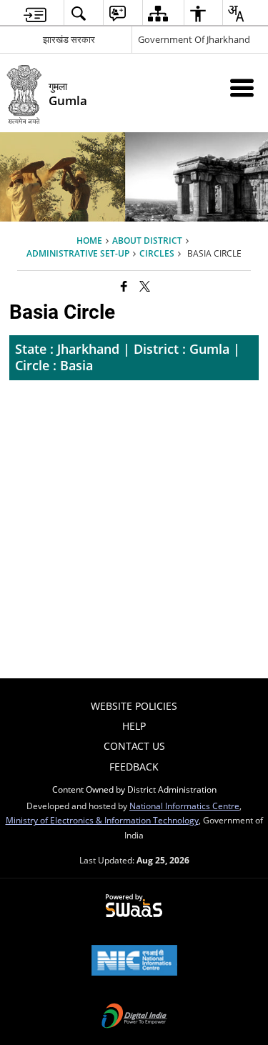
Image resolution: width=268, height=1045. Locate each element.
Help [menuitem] (134, 726)
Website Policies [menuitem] (134, 706)
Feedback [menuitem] (134, 766)
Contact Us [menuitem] (134, 746)
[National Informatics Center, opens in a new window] (134, 961)
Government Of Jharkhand (194, 39)
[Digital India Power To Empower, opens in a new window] (134, 1017)
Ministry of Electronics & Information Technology (102, 820)
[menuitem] (35, 13)
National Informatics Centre (184, 805)
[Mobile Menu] (241, 87)
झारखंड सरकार (69, 39)
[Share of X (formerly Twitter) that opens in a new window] (145, 286)
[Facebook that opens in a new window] (124, 286)
